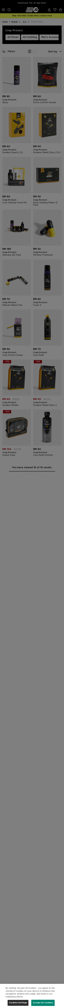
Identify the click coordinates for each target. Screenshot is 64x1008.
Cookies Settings (18, 1003)
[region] (32, 996)
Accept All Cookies (43, 1003)
